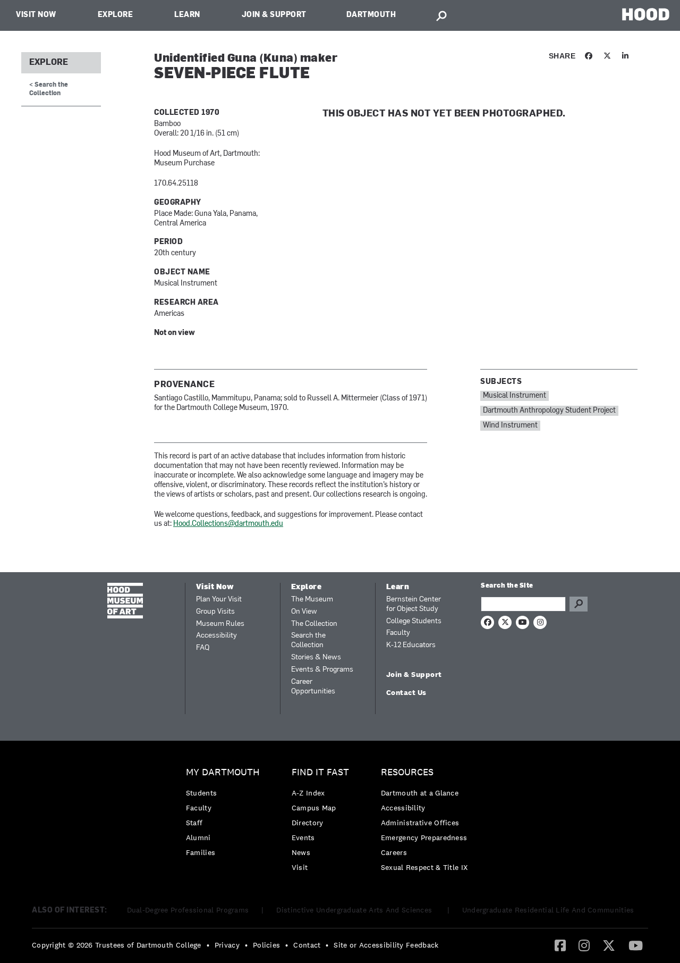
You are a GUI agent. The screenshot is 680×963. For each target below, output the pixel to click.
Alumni (198, 837)
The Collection (314, 624)
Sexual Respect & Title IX (424, 867)
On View (304, 612)
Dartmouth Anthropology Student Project (549, 411)
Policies (266, 945)
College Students (413, 621)
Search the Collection (308, 640)
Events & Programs (322, 670)
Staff (194, 822)
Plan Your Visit (219, 600)
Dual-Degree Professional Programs (188, 910)
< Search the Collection (48, 89)
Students (201, 793)
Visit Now (36, 15)
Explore (115, 15)
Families (200, 852)
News (301, 852)
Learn (187, 15)
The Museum (312, 600)
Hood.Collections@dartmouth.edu (228, 524)
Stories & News (316, 657)
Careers (394, 852)
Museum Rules (220, 624)
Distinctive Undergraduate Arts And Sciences (355, 910)
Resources (407, 772)
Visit (300, 867)
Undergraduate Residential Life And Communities (548, 910)
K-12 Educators (411, 645)
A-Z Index (308, 793)
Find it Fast (320, 772)
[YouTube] (635, 944)
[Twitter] (608, 944)
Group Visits (215, 612)
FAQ (202, 648)
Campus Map (314, 808)
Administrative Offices (420, 822)
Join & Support (274, 15)
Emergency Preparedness (424, 837)
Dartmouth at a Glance (419, 793)
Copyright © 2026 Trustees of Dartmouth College (116, 945)
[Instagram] (584, 944)
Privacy (227, 945)
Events (303, 837)
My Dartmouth (223, 772)
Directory (308, 822)
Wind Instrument (510, 426)
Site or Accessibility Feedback (386, 945)
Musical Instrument (514, 396)
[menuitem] (225, 814)
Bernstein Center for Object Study (413, 604)
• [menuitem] (208, 945)
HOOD (645, 14)
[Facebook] (560, 944)
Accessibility (216, 636)
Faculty (398, 633)
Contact (306, 945)
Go (579, 604)
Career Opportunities (313, 687)
